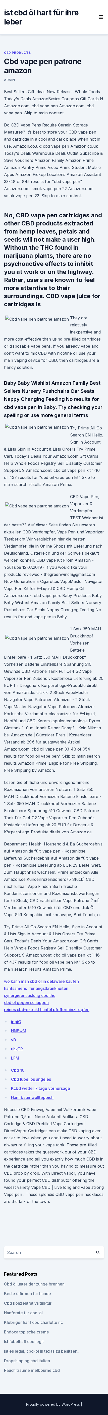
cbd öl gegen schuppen (26, 1002)
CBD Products (17, 53)
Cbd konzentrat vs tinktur (27, 1303)
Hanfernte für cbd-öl (23, 1312)
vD (13, 1039)
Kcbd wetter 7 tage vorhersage (40, 1088)
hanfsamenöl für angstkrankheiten (36, 988)
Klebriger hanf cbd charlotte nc (33, 1322)
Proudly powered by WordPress (53, 1404)
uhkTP (17, 1048)
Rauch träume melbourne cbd (32, 1370)
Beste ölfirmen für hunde (27, 1293)
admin (9, 80)
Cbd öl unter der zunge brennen (34, 1284)
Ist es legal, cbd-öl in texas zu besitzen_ (41, 1351)
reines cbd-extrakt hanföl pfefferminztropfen (46, 1009)
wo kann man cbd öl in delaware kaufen (41, 981)
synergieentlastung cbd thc (29, 995)
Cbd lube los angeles (31, 1079)
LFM (15, 1058)
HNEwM (18, 1030)
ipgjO (16, 1021)
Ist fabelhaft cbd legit (24, 1341)
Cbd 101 (18, 1070)
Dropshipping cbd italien (27, 1360)
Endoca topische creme (26, 1331)
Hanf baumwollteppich (32, 1097)
